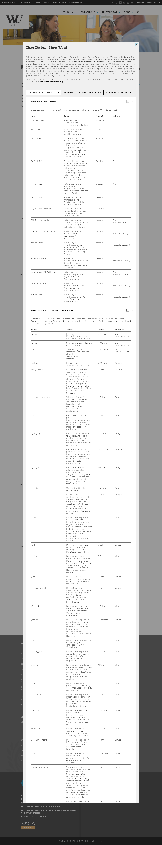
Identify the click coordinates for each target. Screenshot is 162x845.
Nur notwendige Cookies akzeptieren (82, 93)
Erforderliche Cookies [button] (43, 102)
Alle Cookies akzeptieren (118, 93)
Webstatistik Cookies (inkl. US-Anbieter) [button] (52, 310)
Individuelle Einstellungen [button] (41, 93)
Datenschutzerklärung (51, 81)
